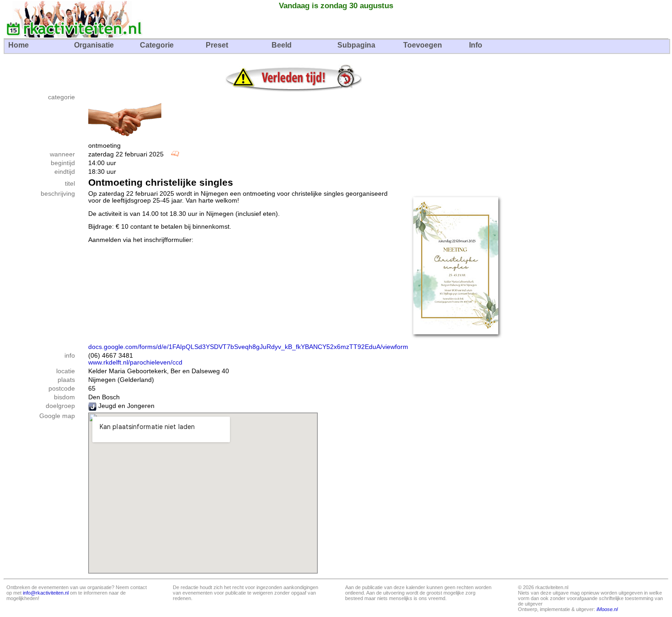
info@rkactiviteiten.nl (46, 593)
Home (18, 45)
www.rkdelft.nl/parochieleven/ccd (135, 362)
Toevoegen (422, 45)
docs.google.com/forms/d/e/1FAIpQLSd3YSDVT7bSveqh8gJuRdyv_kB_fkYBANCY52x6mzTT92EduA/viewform (248, 346)
